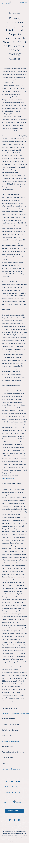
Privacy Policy (14, 826)
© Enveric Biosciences (10, 824)
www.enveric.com (8, 478)
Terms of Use (22, 824)
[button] (23, 2)
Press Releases (15, 13)
